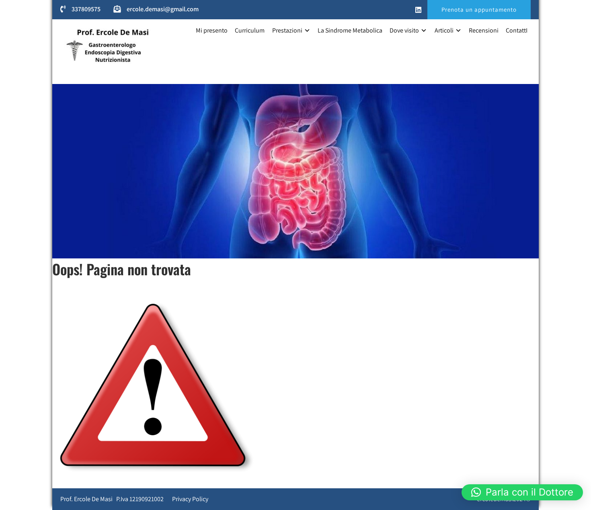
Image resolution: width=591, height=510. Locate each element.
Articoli (444, 30)
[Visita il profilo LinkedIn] (418, 10)
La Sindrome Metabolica (350, 30)
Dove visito (404, 30)
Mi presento (212, 30)
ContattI (516, 30)
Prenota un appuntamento (479, 9)
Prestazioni (287, 30)
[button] (522, 492)
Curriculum (250, 30)
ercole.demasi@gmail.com (163, 9)
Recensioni (484, 30)
